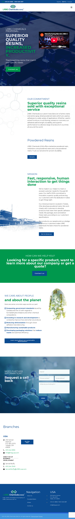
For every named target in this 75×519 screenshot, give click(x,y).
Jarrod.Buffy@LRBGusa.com (15, 469)
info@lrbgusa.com (12, 453)
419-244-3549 (10, 466)
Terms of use (34, 516)
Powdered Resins (31, 499)
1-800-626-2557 (18, 1)
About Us (29, 495)
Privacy (41, 516)
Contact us (30, 505)
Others (29, 502)
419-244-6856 (53, 502)
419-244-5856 (9, 1)
